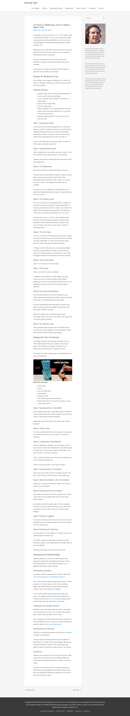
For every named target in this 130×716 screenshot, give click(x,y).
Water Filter (37, 30)
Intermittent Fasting (56, 8)
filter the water (64, 213)
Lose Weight (35, 8)
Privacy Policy (60, 711)
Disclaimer (70, 711)
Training (44, 8)
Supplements (69, 8)
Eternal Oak (30, 2)
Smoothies (92, 8)
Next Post (77, 690)
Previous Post (30, 690)
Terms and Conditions (47, 711)
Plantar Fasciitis (81, 8)
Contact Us (78, 711)
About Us (101, 8)
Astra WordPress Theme (61, 702)
